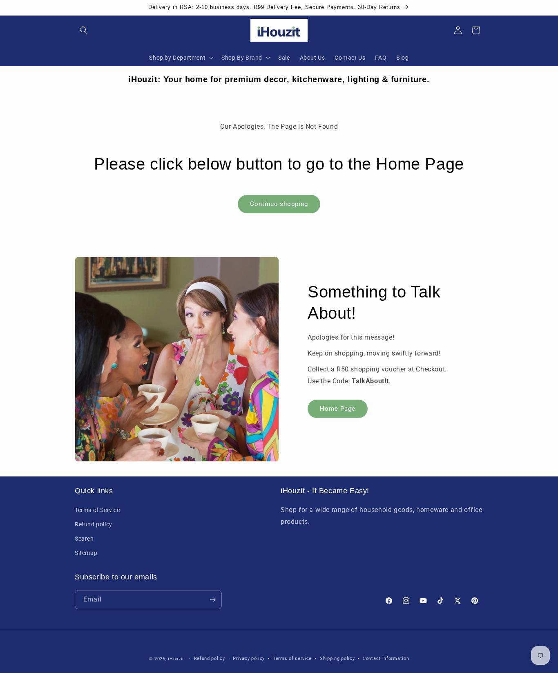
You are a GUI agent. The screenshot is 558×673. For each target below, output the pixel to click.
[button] (84, 30)
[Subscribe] (212, 599)
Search (84, 538)
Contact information (386, 658)
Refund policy (93, 524)
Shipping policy (337, 658)
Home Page (337, 408)
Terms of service (292, 658)
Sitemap (86, 553)
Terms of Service (97, 509)
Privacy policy (249, 658)
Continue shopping (279, 204)
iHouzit (176, 659)
